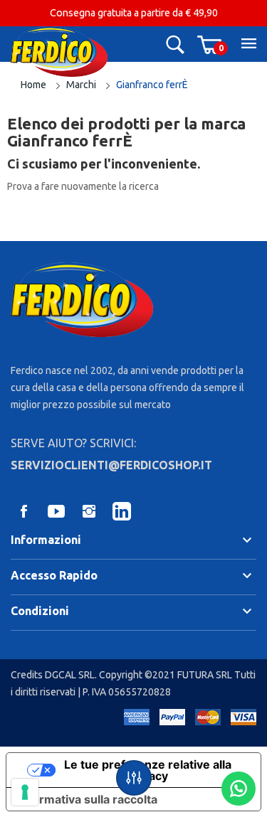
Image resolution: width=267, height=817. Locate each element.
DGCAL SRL (70, 674)
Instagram (89, 511)
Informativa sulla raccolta (87, 799)
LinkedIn (122, 511)
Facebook (23, 511)
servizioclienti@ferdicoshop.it (111, 465)
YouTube (56, 511)
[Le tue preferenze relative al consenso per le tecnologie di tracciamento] (24, 792)
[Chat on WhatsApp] (238, 788)
